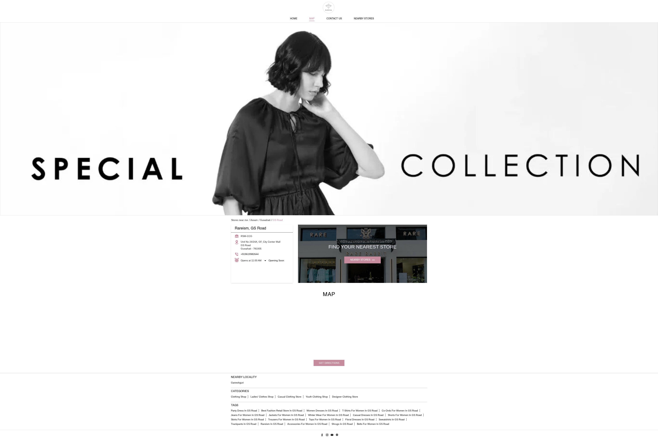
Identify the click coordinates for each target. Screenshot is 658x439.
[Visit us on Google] (321, 434)
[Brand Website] (336, 434)
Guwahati (265, 220)
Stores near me (239, 220)
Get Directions (329, 363)
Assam (254, 220)
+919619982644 (250, 254)
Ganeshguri (237, 382)
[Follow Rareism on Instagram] (326, 434)
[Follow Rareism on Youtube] (331, 434)
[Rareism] (329, 8)
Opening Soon (276, 260)
